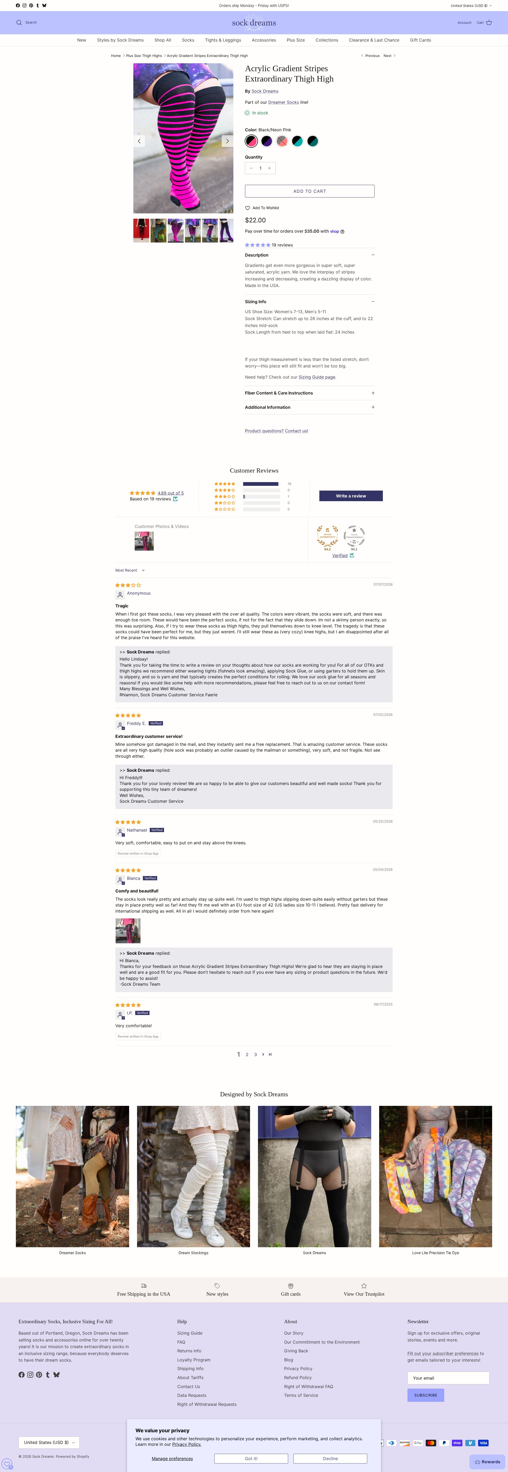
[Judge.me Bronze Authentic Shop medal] (327, 536)
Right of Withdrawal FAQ (308, 1386)
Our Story (293, 1333)
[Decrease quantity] (250, 168)
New (81, 40)
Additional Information (268, 407)
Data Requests (191, 1395)
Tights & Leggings (223, 40)
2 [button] (247, 1054)
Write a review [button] (351, 496)
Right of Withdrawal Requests (207, 1404)
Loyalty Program (194, 1359)
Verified (340, 555)
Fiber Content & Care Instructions (279, 393)
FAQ (181, 1342)
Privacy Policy (298, 1368)
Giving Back (296, 1350)
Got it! (251, 1458)
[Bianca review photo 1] (128, 931)
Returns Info (189, 1350)
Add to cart (309, 191)
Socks (188, 40)
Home (116, 55)
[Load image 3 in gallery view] (183, 138)
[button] (258, 245)
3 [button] (255, 1054)
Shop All (163, 40)
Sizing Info (255, 301)
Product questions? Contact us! (276, 430)
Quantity (253, 157)
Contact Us (188, 1386)
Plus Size (296, 40)
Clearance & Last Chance (374, 40)
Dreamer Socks (283, 102)
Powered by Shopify (72, 1456)
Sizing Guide (189, 1333)
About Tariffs (190, 1377)
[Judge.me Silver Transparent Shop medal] (354, 536)
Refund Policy (298, 1377)
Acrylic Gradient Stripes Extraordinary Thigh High (207, 55)
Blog (288, 1359)
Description (257, 255)
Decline (330, 1458)
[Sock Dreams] (254, 23)
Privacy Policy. (186, 1444)
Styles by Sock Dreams (120, 40)
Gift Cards (420, 40)
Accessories (264, 40)
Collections (327, 40)
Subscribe (425, 1395)
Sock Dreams (265, 91)
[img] (128, 585)
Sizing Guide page (317, 377)
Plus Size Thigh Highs (144, 55)
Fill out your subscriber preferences (443, 1353)
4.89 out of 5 (171, 493)
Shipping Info (190, 1368)
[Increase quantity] (270, 168)
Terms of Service (301, 1395)
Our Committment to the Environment (322, 1342)
